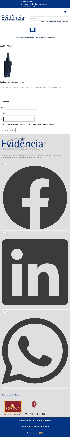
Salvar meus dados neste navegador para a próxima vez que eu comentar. (28, 124)
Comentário (5, 101)
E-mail (3, 113)
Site (1, 119)
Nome (3, 107)
